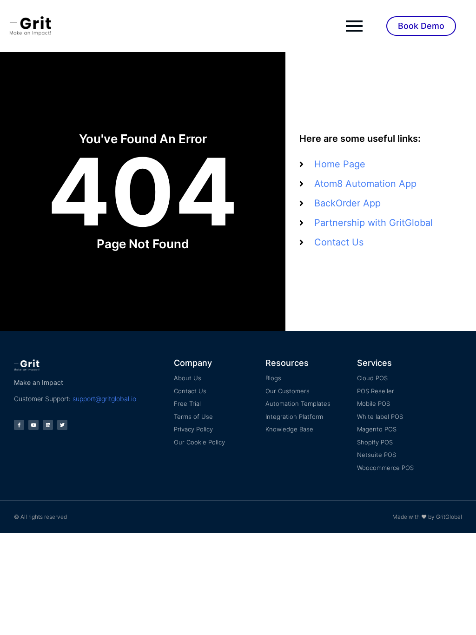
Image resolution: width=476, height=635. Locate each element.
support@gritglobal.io (104, 399)
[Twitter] (62, 425)
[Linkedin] (48, 425)
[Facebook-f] (19, 425)
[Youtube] (33, 425)
